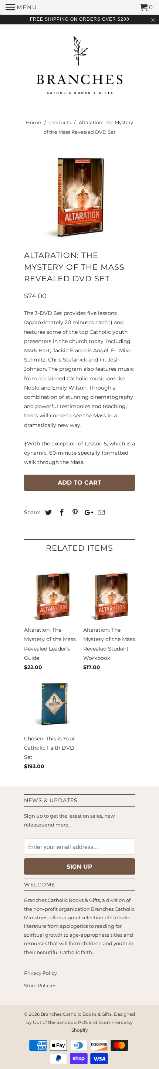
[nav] (21, 7)
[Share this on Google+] (87, 513)
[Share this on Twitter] (47, 513)
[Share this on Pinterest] (74, 513)
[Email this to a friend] (100, 513)
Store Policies (40, 985)
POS (83, 1022)
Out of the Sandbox (54, 1022)
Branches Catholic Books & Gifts (76, 1014)
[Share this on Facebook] (61, 513)
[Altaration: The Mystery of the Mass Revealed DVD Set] (79, 194)
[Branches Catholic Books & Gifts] (79, 67)
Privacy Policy (40, 973)
